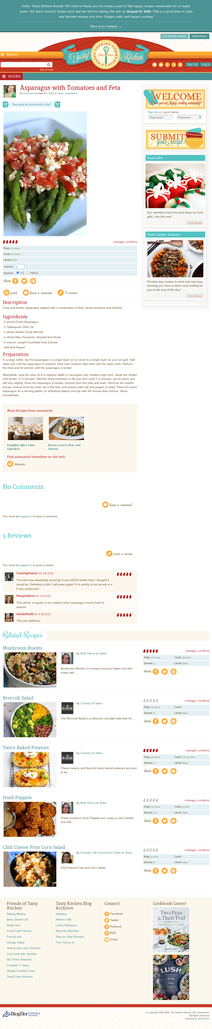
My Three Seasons (19, 959)
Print (14, 292)
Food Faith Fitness (19, 930)
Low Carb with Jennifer (22, 953)
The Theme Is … (67, 942)
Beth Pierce (87, 653)
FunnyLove (14, 936)
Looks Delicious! (66, 925)
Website (19, 464)
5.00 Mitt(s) (131, 241)
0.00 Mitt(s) (203, 700)
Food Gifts (155, 158)
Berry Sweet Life (17, 919)
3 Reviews (71, 292)
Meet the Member (67, 930)
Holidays (61, 914)
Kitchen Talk (63, 919)
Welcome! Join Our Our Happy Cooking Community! (174, 99)
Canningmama (26, 573)
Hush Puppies (17, 797)
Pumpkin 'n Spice (18, 965)
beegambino (25, 595)
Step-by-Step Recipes (70, 936)
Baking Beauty (16, 914)
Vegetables (71, 93)
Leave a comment (41, 292)
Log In (206, 64)
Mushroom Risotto (22, 648)
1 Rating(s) (190, 750)
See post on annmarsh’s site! (31, 104)
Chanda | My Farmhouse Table (100, 852)
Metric (34, 273)
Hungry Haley (16, 942)
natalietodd (24, 614)
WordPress (203, 1018)
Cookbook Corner (169, 903)
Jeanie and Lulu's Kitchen (23, 948)
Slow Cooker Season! (163, 234)
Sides (14, 76)
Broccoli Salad (18, 698)
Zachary (85, 703)
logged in (26, 516)
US (22, 273)
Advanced (46, 69)
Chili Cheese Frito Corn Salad (34, 847)
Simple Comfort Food (21, 970)
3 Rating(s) (118, 241)
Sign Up (192, 64)
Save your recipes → (106, 26)
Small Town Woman (20, 976)
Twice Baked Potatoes (26, 748)
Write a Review (123, 553)
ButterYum (13, 925)
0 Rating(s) (190, 700)
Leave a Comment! (121, 504)
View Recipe (195, 223)
